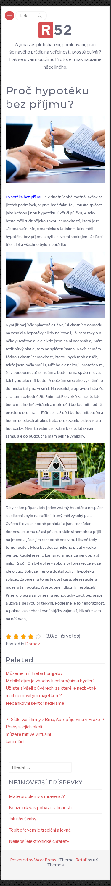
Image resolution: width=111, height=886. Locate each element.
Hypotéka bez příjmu (24, 197)
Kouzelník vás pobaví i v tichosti (40, 807)
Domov (32, 643)
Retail (81, 859)
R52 (56, 30)
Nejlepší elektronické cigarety (39, 841)
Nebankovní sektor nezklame (35, 703)
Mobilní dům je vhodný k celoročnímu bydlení (50, 680)
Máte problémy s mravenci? (37, 796)
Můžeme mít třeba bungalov (34, 673)
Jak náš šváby (22, 819)
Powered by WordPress (33, 859)
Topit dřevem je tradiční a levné (40, 830)
